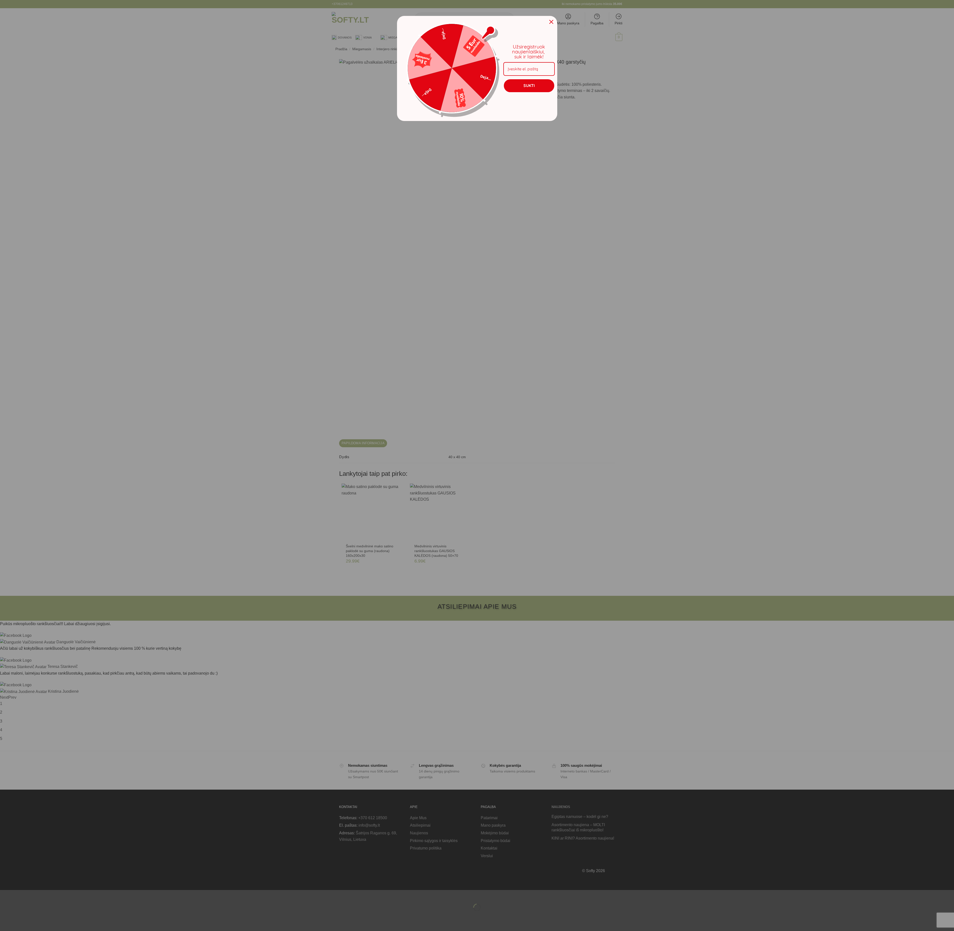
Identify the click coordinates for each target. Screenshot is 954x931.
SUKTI (529, 85)
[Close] (551, 22)
